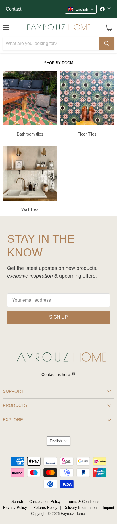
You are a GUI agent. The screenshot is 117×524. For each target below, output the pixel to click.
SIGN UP (58, 317)
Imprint (108, 507)
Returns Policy (45, 507)
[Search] (106, 43)
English (56, 441)
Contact (13, 9)
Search (17, 501)
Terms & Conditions (83, 501)
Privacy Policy (15, 507)
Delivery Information (80, 507)
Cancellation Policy (45, 501)
